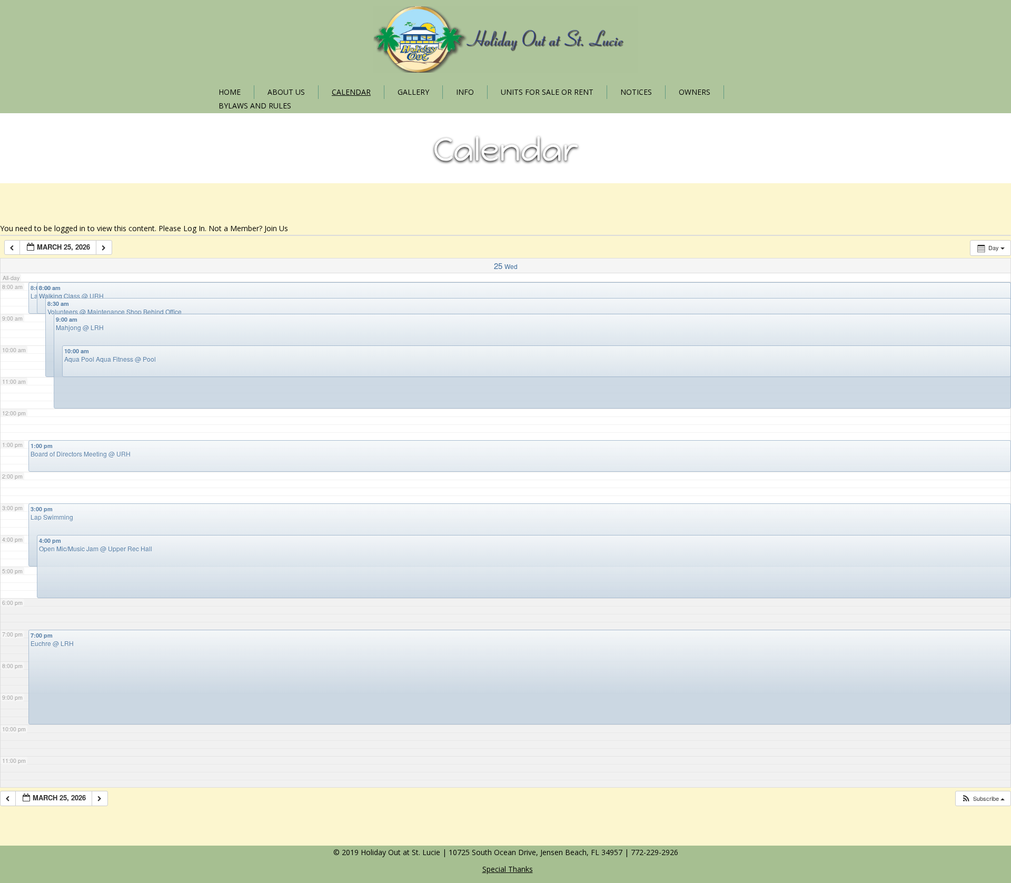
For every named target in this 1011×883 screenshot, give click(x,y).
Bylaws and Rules (255, 106)
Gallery (413, 92)
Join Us (276, 228)
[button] (983, 798)
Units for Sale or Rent (547, 92)
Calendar (351, 92)
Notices (636, 92)
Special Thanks (507, 869)
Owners (694, 92)
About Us (286, 92)
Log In (194, 228)
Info (465, 92)
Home (230, 92)
